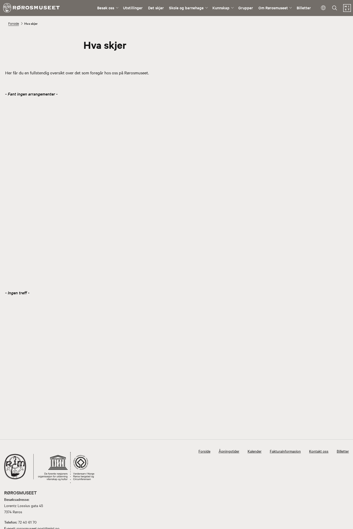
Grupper (245, 7)
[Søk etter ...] (335, 8)
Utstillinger (133, 7)
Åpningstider (229, 451)
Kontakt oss (318, 451)
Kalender (255, 451)
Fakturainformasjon (285, 451)
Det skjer (156, 7)
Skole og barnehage (186, 7)
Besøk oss (105, 7)
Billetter (304, 7)
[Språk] (323, 8)
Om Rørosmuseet (273, 7)
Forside (13, 23)
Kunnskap (220, 7)
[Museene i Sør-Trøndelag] (347, 10)
